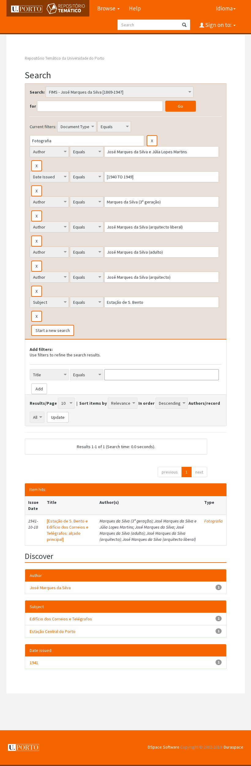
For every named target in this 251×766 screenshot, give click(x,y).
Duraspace (233, 747)
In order (146, 403)
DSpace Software (163, 747)
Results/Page (43, 403)
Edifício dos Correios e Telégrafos (61, 619)
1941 (34, 662)
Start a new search (53, 330)
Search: (37, 92)
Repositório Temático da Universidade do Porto (64, 58)
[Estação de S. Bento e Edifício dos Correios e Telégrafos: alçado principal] (67, 530)
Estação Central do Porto (52, 631)
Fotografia (213, 521)
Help (135, 8)
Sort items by (93, 403)
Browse (107, 8)
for (33, 106)
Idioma (224, 8)
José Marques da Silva (50, 587)
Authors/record (204, 403)
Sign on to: (218, 24)
